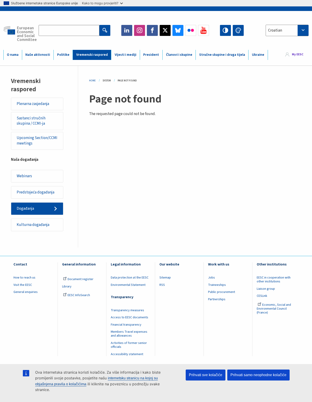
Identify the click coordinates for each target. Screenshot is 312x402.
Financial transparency (126, 324)
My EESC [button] (297, 54)
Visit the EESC (22, 285)
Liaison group (266, 289)
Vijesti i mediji (125, 54)
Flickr (190, 30)
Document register (80, 279)
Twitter (165, 30)
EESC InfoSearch (79, 295)
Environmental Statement (128, 285)
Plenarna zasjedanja (33, 104)
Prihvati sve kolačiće (205, 375)
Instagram (139, 30)
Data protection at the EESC (129, 277)
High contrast (225, 30)
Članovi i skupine (179, 54)
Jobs (211, 277)
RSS (162, 285)
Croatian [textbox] (275, 30)
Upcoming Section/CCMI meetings (37, 140)
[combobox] (287, 30)
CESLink (262, 296)
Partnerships (216, 299)
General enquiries (25, 292)
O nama (13, 54)
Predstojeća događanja (35, 192)
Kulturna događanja (33, 225)
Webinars (24, 176)
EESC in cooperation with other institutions (274, 279)
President (151, 54)
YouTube (203, 30)
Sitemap (165, 277)
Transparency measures (127, 310)
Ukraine (258, 54)
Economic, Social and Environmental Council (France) (274, 309)
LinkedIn (126, 30)
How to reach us (24, 277)
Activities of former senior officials (129, 345)
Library (66, 286)
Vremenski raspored (92, 54)
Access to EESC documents (129, 317)
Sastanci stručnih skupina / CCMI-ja (31, 120)
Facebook (152, 30)
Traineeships (217, 285)
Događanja (25, 208)
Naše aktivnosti (37, 54)
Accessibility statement (127, 354)
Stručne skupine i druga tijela (222, 54)
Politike (63, 54)
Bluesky (177, 30)
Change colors (238, 30)
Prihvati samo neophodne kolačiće (258, 375)
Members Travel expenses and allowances (129, 334)
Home (92, 80)
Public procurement (221, 292)
